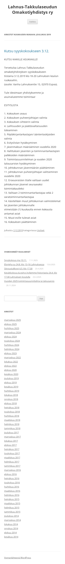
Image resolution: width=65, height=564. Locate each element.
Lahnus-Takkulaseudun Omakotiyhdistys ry (32, 9)
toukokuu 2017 (12, 453)
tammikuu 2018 (12, 428)
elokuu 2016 (10, 474)
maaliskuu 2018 (12, 420)
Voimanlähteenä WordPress (17, 557)
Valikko (32, 21)
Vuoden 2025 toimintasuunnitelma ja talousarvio (29, 281)
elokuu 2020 (10, 370)
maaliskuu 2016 (12, 490)
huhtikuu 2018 (11, 415)
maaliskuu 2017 (12, 457)
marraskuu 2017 (12, 436)
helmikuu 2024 (11, 349)
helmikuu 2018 (11, 424)
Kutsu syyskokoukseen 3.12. (26, 51)
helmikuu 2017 (11, 461)
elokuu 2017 (10, 445)
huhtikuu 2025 (11, 328)
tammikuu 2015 (12, 511)
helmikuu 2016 (11, 495)
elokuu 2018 (10, 403)
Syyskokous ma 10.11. (15, 260)
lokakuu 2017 (11, 440)
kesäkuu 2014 (11, 536)
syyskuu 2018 (11, 399)
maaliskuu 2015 (12, 503)
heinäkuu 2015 (11, 499)
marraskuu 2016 (12, 470)
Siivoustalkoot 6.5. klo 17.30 (18, 268)
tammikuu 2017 (12, 465)
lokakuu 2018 (11, 395)
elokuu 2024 (10, 336)
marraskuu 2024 (12, 332)
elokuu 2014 (10, 532)
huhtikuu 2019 (11, 390)
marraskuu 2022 (12, 357)
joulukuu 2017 (11, 432)
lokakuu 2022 (11, 361)
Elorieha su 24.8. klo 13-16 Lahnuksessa (24, 264)
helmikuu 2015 (11, 507)
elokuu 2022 (10, 365)
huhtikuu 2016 (11, 486)
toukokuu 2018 (12, 411)
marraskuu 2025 (12, 320)
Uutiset (40, 230)
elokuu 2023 (10, 353)
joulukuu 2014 (11, 515)
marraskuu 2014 (12, 520)
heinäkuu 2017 (11, 449)
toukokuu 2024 (12, 340)
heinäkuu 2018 (11, 407)
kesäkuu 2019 (11, 386)
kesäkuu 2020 (11, 374)
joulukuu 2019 (11, 378)
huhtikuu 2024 (11, 345)
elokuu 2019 (10, 382)
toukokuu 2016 (12, 482)
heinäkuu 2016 (11, 478)
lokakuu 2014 (11, 524)
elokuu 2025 (10, 324)
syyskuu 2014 (11, 528)
